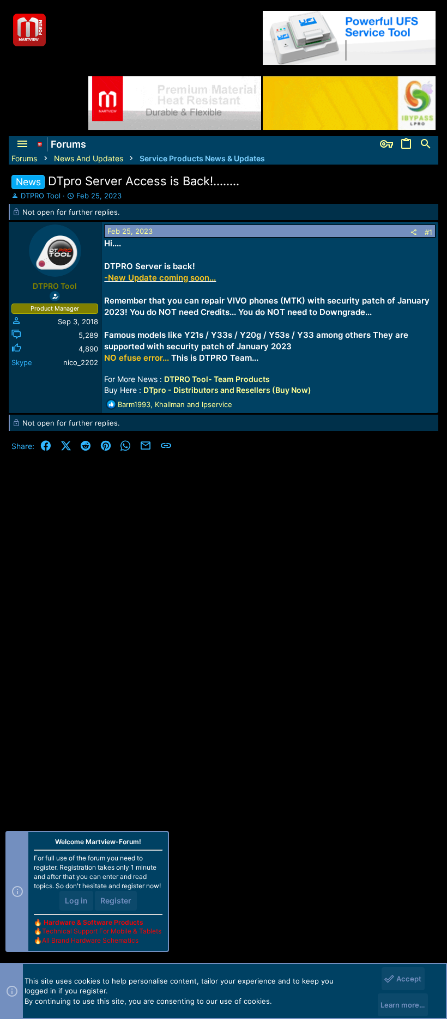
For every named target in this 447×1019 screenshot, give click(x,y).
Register (115, 900)
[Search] (426, 144)
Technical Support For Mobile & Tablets (101, 931)
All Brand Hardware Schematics (90, 940)
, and (175, 404)
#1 (428, 232)
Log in (76, 900)
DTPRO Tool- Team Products (217, 379)
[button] (22, 144)
